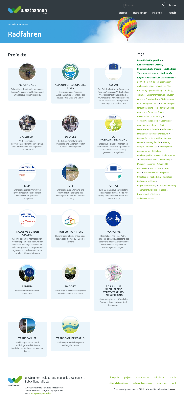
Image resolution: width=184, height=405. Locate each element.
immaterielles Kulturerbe (148, 129)
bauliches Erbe (164, 86)
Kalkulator (156, 151)
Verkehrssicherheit (145, 198)
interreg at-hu (156, 138)
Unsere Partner (140, 12)
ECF (139, 103)
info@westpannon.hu (41, 393)
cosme (140, 99)
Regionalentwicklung (146, 185)
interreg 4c (142, 138)
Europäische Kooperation (149, 60)
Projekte (123, 12)
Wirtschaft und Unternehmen (160, 77)
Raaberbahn (155, 177)
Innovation (142, 134)
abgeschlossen (164, 82)
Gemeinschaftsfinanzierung (149, 116)
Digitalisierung (167, 99)
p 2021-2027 (155, 168)
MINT (155, 160)
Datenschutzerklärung (119, 383)
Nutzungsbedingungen (142, 383)
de (175, 5)
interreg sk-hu (143, 151)
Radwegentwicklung (146, 181)
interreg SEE (151, 147)
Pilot (139, 172)
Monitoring (165, 160)
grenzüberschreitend (146, 125)
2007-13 (141, 82)
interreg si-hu (166, 147)
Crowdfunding (152, 99)
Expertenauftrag (155, 112)
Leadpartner (145, 160)
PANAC (167, 168)
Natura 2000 (162, 164)
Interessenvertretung (158, 134)
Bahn (153, 86)
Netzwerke (142, 168)
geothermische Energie (147, 121)
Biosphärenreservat (156, 95)
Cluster (170, 95)
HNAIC (161, 125)
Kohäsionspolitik (144, 155)
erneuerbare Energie (164, 108)
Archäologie (142, 86)
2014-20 (151, 82)
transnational (143, 194)
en (173, 5)
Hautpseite (12, 24)
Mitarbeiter (157, 12)
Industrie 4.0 (167, 129)
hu (170, 5)
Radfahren (167, 177)
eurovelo (141, 112)
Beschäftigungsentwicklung (150, 90)
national (151, 164)
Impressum (162, 383)
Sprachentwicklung (148, 190)
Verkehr (155, 194)
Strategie (163, 190)
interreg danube (153, 142)
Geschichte (166, 121)
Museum (141, 164)
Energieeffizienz (150, 103)
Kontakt (172, 12)
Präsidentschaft (151, 172)
